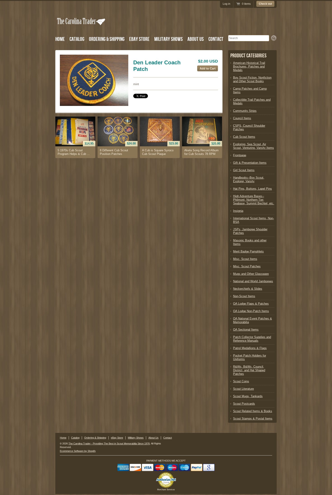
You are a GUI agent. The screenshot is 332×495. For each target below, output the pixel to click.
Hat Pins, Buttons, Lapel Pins (252, 188)
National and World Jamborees (253, 281)
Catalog (77, 39)
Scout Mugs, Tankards (248, 396)
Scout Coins (241, 381)
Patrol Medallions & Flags (250, 348)
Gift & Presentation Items (250, 162)
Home (60, 39)
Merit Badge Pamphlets (248, 251)
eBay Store (139, 39)
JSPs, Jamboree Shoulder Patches (250, 231)
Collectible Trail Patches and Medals (252, 101)
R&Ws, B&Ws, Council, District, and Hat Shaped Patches (249, 370)
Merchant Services (166, 489)
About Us (195, 39)
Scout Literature (243, 388)
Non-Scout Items (244, 296)
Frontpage (239, 155)
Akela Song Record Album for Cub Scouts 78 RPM (201, 152)
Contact (215, 39)
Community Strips (245, 110)
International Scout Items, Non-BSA (253, 220)
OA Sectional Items (246, 329)
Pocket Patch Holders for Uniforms (249, 357)
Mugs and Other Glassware (251, 274)
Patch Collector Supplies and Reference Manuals (252, 338)
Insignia (238, 210)
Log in (226, 3)
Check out (265, 3)
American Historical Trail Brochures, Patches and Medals (249, 66)
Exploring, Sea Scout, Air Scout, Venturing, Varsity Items (253, 145)
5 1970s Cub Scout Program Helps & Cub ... (74, 152)
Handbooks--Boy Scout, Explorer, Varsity (248, 179)
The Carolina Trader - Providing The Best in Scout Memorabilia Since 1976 (109, 443)
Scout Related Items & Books (252, 411)
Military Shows (168, 39)
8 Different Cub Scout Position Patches (114, 152)
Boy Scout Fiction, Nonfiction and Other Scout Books (252, 79)
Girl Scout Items (244, 170)
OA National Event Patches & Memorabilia (252, 320)
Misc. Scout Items (245, 259)
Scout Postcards (244, 403)
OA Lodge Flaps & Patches (251, 303)
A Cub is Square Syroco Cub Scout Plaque (157, 152)
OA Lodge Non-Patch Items (251, 311)
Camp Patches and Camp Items (250, 90)
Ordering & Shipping (106, 39)
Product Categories (248, 55)
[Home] (81, 27)
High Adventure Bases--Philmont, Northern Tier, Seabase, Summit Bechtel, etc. (253, 199)
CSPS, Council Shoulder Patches (249, 127)
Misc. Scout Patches (247, 266)
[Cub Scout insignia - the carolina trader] (94, 80)
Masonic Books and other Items (250, 242)
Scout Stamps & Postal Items (252, 418)
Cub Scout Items (244, 136)
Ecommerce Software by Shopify (78, 451)
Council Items (242, 118)
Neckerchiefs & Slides (247, 288)
